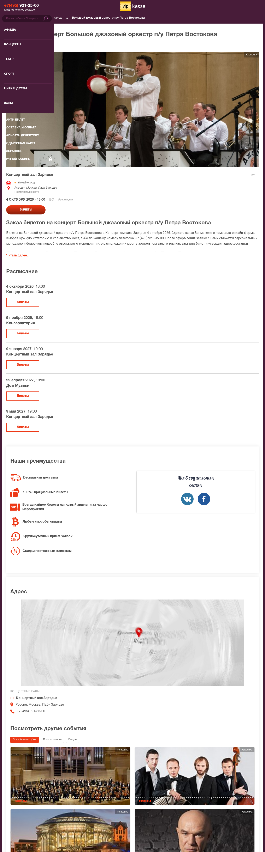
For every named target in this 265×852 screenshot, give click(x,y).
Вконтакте (187, 499)
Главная (11, 18)
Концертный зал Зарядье (29, 175)
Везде (72, 739)
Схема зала (244, 175)
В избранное (20, 45)
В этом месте (52, 739)
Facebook (204, 499)
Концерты (33, 18)
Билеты (23, 302)
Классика (55, 18)
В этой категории (24, 739)
